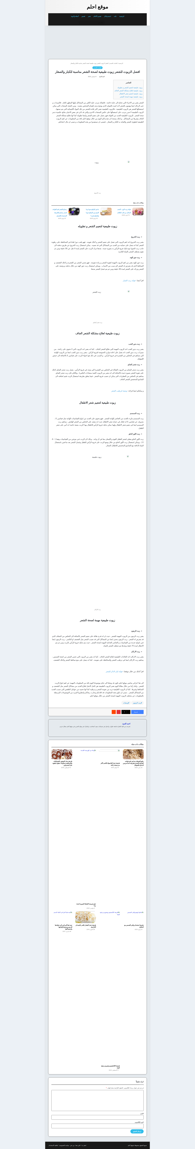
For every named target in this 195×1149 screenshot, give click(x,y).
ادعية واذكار (107, 16)
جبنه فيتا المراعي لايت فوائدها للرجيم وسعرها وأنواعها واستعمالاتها (63, 927)
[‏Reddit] (114, 712)
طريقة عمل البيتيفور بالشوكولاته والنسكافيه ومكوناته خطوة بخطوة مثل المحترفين (62, 763)
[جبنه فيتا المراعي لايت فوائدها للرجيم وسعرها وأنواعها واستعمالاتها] (61, 917)
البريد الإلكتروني (139, 1122)
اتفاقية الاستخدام (53, 1145)
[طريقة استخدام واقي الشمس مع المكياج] (133, 917)
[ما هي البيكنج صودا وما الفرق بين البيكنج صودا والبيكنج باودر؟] (106, 211)
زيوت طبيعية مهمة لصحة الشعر (131, 97)
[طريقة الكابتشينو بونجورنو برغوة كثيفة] (109, 987)
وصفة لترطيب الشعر (119, 391)
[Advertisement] (133, 42)
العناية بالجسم (113, 63)
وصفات (125, 703)
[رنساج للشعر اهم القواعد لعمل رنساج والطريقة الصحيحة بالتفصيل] (74, 211)
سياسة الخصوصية (64, 1145)
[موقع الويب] (129, 730)
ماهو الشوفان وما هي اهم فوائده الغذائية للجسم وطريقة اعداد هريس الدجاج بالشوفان (133, 763)
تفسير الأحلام (97, 16)
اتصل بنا (84, 1145)
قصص (83, 16)
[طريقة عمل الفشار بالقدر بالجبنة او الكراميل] (85, 917)
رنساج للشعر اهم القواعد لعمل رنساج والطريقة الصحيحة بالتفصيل (60, 212)
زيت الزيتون (137, 703)
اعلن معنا (78, 1145)
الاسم (142, 1113)
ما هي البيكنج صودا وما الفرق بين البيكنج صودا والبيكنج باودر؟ (92, 212)
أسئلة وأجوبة (75, 16)
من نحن (72, 1145)
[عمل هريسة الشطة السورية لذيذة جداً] (85, 825)
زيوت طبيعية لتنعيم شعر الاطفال (130, 94)
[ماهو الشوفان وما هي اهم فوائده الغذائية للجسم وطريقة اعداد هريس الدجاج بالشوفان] (133, 754)
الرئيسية (122, 16)
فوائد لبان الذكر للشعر (114, 671)
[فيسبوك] (126, 730)
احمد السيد (102, 76)
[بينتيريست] (119, 712)
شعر (89, 16)
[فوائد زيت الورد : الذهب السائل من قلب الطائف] (138, 211)
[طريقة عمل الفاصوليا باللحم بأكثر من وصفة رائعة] (109, 755)
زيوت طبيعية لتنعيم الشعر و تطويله (130, 87)
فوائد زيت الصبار (129, 280)
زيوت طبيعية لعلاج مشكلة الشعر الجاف (128, 90)
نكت (115, 16)
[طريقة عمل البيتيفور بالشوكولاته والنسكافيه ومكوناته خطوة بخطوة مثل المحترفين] (61, 754)
